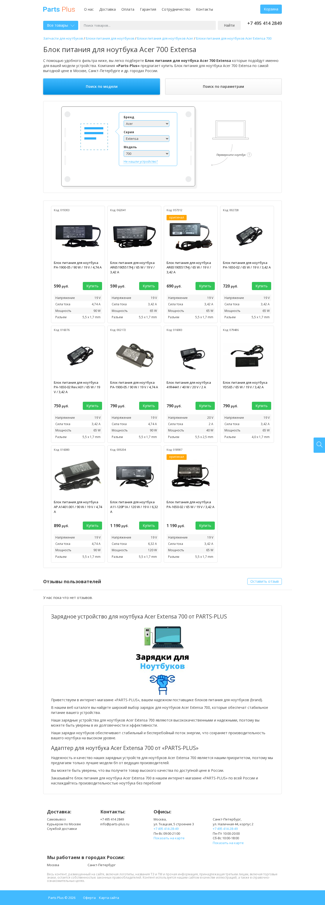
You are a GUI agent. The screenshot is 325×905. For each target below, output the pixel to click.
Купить (92, 285)
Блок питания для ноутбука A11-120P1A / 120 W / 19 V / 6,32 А (134, 507)
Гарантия (148, 9)
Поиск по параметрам (223, 86)
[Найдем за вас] (319, 445)
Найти (229, 25)
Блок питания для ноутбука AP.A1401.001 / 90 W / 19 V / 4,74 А (78, 507)
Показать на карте (169, 838)
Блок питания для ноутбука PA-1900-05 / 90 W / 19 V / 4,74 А (78, 265)
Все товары (57, 25)
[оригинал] (191, 235)
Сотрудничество (176, 9)
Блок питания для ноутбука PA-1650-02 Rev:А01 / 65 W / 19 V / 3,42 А (77, 387)
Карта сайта (109, 897)
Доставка (107, 9)
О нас (89, 9)
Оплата (127, 9)
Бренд (129, 117)
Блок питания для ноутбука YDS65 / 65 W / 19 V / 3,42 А (245, 385)
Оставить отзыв (264, 581)
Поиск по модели (102, 86)
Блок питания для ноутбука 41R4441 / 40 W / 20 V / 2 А (189, 385)
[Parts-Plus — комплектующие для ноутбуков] (59, 8)
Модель (130, 147)
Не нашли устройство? (141, 161)
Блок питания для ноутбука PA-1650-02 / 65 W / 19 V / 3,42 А (247, 265)
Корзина (271, 9)
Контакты (204, 9)
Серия (129, 132)
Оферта (89, 897)
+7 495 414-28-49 (166, 828)
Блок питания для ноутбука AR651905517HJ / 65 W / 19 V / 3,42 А (132, 267)
